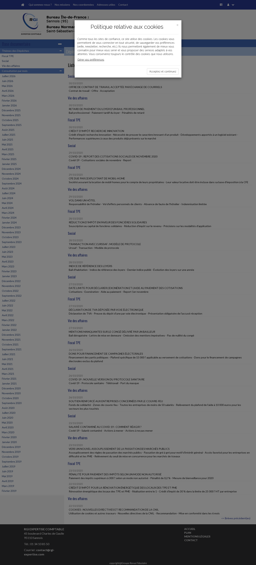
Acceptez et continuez (162, 71)
